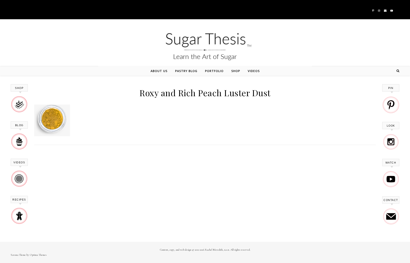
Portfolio (214, 71)
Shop (235, 71)
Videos (254, 71)
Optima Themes (38, 255)
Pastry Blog (186, 71)
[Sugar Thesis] (205, 46)
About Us (159, 71)
